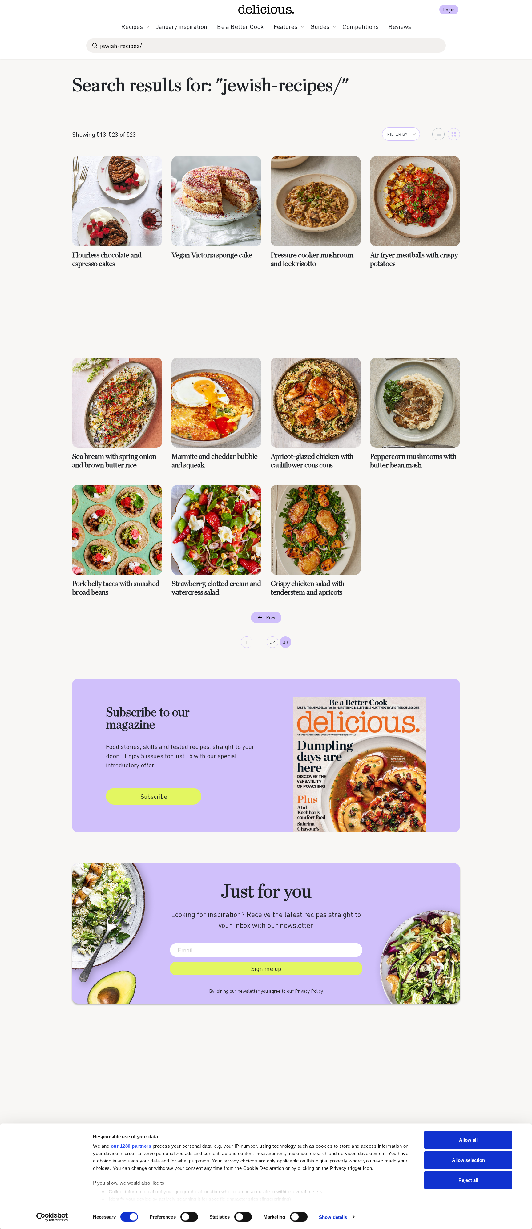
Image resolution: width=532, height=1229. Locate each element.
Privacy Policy (309, 991)
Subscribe (153, 796)
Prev (270, 617)
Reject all (468, 1180)
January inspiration (181, 26)
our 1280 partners (131, 1146)
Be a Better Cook (240, 26)
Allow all (468, 1139)
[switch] (189, 1217)
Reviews (400, 26)
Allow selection (468, 1159)
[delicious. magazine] (266, 9)
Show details (333, 1216)
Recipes (132, 26)
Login (449, 9)
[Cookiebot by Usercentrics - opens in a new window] (52, 1217)
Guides (319, 26)
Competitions (360, 26)
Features (285, 26)
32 (272, 642)
